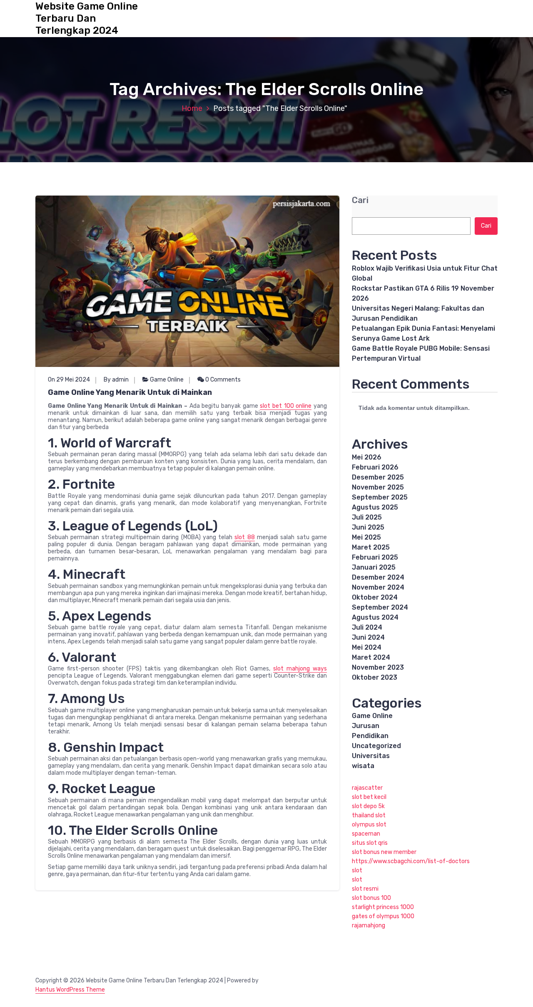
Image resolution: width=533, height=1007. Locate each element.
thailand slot (369, 815)
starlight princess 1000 (383, 907)
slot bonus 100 (371, 898)
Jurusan (365, 726)
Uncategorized (376, 746)
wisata (363, 766)
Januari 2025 (374, 567)
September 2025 (380, 497)
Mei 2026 (366, 457)
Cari (360, 200)
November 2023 (378, 667)
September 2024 (380, 607)
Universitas (371, 756)
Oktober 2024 (375, 597)
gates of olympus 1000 (383, 916)
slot (357, 870)
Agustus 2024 (375, 617)
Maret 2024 (371, 657)
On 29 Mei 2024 (69, 379)
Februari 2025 (375, 557)
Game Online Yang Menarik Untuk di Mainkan (130, 392)
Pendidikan (370, 736)
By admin (116, 379)
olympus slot (369, 824)
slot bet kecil (369, 797)
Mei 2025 (366, 537)
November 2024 (378, 587)
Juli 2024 (367, 627)
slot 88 (244, 537)
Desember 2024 (378, 577)
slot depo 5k (368, 806)
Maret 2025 (371, 547)
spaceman (366, 833)
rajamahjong (368, 925)
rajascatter (367, 787)
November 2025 (378, 487)
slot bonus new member (384, 852)
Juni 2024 (368, 637)
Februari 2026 (375, 467)
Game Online (167, 379)
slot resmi (365, 888)
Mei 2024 (366, 647)
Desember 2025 (378, 477)
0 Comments (222, 379)
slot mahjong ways (300, 668)
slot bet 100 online (285, 405)
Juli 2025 (367, 517)
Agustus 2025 (375, 507)
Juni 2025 (368, 527)
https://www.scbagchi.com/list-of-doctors (411, 861)
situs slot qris (370, 842)
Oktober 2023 (374, 677)
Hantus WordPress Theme (70, 989)
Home (192, 108)
